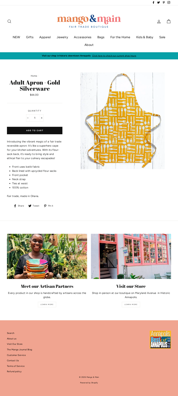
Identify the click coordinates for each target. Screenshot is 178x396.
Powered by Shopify (89, 383)
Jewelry (62, 37)
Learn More (47, 304)
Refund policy (14, 371)
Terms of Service (16, 366)
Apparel (45, 37)
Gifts (29, 37)
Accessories (82, 37)
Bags (100, 37)
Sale (162, 37)
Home (34, 76)
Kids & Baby (144, 37)
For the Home (120, 37)
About (89, 45)
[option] (89, 55)
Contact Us (13, 360)
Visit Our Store (15, 344)
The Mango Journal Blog (19, 349)
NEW (16, 37)
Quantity (34, 111)
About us (11, 338)
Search (10, 333)
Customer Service (16, 355)
